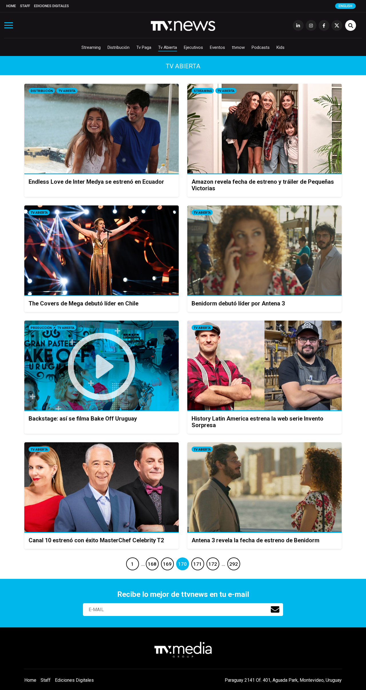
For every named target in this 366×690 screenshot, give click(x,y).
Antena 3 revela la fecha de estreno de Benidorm (255, 540)
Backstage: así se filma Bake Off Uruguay (83, 418)
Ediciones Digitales (51, 6)
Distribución (119, 47)
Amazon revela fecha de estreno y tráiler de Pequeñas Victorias (263, 185)
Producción (41, 328)
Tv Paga (143, 47)
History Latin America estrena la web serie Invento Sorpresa (257, 422)
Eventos (217, 47)
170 (182, 564)
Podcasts (261, 47)
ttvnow (238, 47)
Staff (25, 6)
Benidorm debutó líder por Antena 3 (238, 303)
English (345, 6)
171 (197, 564)
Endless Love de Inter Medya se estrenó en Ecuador (96, 181)
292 (233, 564)
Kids (281, 47)
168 (152, 564)
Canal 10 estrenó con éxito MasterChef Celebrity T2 (96, 540)
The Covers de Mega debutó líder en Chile (83, 303)
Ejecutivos (193, 47)
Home (11, 6)
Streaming (91, 47)
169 (167, 564)
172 (212, 564)
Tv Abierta (167, 47)
